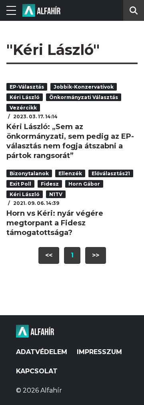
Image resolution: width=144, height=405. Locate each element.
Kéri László (25, 97)
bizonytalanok (29, 173)
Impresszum (99, 352)
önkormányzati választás (83, 97)
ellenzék (70, 173)
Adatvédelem (41, 352)
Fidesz (50, 184)
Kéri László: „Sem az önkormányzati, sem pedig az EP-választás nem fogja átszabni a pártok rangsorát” (70, 141)
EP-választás (27, 87)
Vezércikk (23, 108)
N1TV (55, 194)
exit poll (20, 184)
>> (95, 255)
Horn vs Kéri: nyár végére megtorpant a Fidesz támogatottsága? (54, 223)
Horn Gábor (84, 184)
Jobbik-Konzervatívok (84, 87)
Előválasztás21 (111, 173)
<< (48, 255)
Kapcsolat (37, 371)
